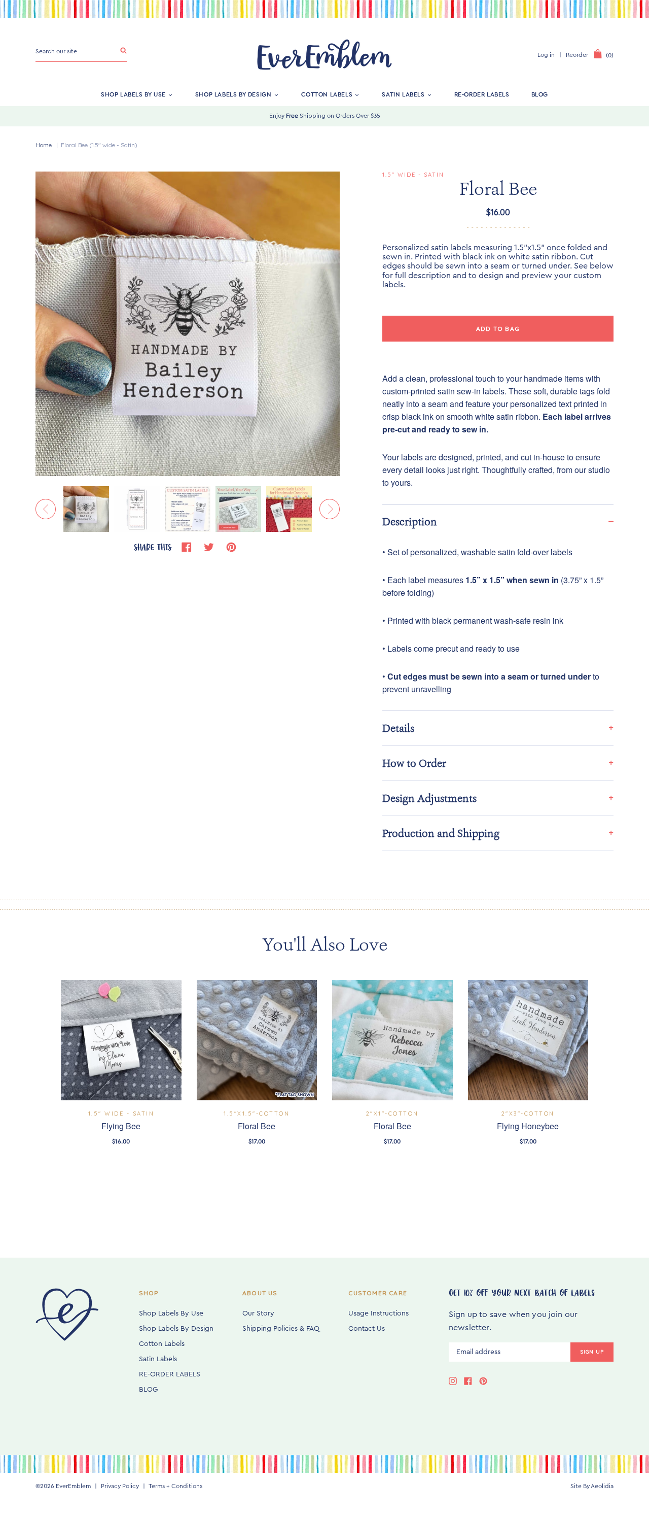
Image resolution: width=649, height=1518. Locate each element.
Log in (546, 55)
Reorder (577, 55)
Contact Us (366, 1328)
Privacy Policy (120, 1486)
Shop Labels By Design (233, 94)
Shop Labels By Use (133, 94)
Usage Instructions (378, 1313)
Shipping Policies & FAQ (280, 1328)
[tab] (498, 521)
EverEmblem (73, 1486)
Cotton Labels (327, 94)
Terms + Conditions (175, 1486)
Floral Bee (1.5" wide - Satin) (99, 145)
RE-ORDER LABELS (482, 94)
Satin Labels (403, 94)
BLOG (539, 94)
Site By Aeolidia (592, 1486)
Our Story (258, 1313)
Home (43, 145)
